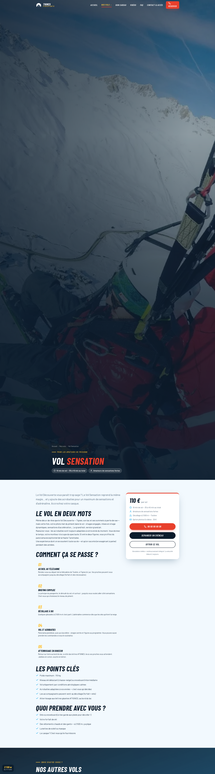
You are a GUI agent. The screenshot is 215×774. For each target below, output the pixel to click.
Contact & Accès (155, 5)
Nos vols (105, 4)
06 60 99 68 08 (154, 526)
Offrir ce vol (152, 544)
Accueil (94, 5)
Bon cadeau (121, 5)
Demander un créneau (152, 535)
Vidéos (133, 5)
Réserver (172, 6)
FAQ (141, 5)
